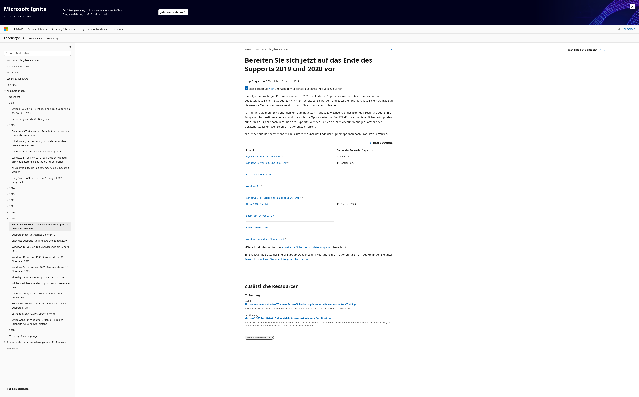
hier (271, 89)
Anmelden (629, 28)
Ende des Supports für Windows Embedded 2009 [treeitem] (39, 240)
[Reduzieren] (70, 46)
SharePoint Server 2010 (259, 215)
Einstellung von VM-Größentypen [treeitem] (30, 119)
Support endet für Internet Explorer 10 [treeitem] (33, 234)
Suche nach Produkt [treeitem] (18, 66)
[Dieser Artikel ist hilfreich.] (600, 50)
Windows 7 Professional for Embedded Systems (272, 197)
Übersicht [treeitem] (14, 96)
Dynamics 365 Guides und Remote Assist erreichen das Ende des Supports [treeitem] (40, 133)
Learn (248, 49)
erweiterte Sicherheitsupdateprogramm (307, 247)
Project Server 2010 (257, 227)
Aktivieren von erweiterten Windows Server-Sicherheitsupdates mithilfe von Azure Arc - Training (300, 304)
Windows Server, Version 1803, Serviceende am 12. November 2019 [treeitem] (40, 269)
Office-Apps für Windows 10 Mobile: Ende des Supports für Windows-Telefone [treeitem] (37, 322)
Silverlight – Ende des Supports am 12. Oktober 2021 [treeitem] (41, 277)
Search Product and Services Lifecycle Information (276, 259)
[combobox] (37, 53)
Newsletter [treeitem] (13, 348)
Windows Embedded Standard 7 (264, 239)
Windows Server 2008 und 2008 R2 (265, 162)
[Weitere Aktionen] (391, 49)
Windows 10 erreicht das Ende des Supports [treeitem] (36, 151)
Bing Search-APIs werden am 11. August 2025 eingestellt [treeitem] (37, 180)
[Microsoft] (6, 29)
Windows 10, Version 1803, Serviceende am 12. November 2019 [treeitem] (38, 259)
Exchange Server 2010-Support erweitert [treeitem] (34, 313)
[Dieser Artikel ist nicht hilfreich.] (604, 50)
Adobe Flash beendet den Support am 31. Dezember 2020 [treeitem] (41, 285)
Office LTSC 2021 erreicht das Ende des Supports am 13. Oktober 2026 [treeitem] (41, 111)
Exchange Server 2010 (258, 174)
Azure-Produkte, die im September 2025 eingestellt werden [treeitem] (40, 170)
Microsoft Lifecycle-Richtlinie (272, 49)
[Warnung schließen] (632, 6)
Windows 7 (252, 186)
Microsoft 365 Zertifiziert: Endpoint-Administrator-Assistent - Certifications (288, 318)
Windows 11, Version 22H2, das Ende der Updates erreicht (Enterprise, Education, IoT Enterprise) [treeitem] (40, 159)
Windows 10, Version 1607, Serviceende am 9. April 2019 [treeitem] (40, 249)
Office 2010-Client (256, 204)
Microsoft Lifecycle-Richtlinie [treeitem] (23, 60)
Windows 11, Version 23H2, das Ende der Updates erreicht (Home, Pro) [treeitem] (40, 143)
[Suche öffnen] (619, 29)
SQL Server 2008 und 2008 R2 (262, 156)
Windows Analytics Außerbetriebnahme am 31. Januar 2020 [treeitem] (38, 295)
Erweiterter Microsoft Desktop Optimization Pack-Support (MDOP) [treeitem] (39, 305)
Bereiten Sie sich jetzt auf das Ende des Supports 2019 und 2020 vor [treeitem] (40, 226)
